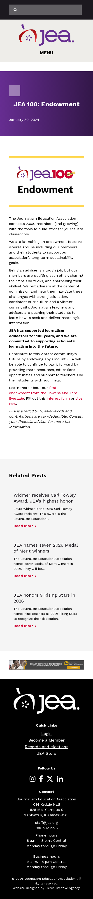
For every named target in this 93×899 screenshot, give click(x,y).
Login (46, 733)
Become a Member (46, 740)
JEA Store (46, 753)
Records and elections (46, 746)
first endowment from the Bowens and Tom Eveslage (43, 393)
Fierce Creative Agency (62, 888)
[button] (46, 52)
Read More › (25, 525)
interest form (59, 398)
